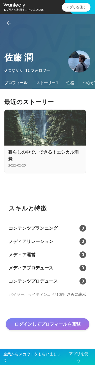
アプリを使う (76, 7)
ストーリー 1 (47, 82)
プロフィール (16, 82)
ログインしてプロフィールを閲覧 (48, 324)
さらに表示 (76, 294)
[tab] (16, 82)
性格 (70, 82)
